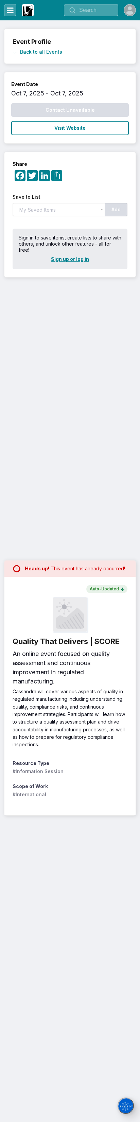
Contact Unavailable (70, 110)
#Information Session (38, 771)
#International (29, 794)
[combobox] (91, 10)
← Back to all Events (37, 52)
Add (116, 209)
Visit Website (70, 128)
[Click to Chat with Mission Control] (126, 1106)
